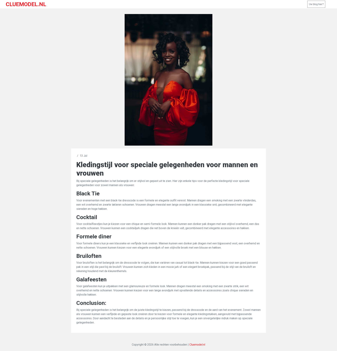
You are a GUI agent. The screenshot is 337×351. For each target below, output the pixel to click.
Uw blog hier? (316, 4)
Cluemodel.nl (197, 344)
